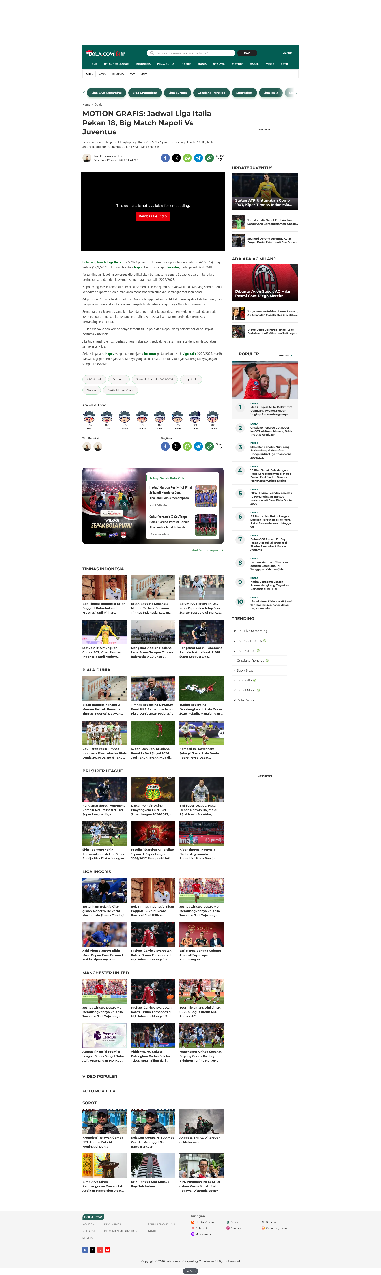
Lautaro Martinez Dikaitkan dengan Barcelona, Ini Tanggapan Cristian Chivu (269, 566)
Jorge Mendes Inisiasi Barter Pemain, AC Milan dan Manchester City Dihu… (272, 313)
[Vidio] (100, 1250)
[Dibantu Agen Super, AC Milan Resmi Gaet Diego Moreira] (265, 282)
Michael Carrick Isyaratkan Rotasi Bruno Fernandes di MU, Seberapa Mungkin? (151, 955)
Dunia (202, 64)
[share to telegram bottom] (198, 446)
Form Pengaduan (161, 1224)
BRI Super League (116, 64)
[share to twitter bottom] (176, 446)
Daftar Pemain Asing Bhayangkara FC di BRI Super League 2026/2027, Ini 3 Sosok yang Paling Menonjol (152, 810)
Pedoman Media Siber (121, 1231)
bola (106, 53)
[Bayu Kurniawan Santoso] (87, 158)
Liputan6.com (204, 1222)
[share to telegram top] (198, 158)
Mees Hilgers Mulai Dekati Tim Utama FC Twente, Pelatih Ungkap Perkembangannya (271, 410)
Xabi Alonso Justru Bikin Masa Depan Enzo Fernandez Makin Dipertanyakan (104, 955)
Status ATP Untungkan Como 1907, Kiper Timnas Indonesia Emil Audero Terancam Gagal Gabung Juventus (101, 652)
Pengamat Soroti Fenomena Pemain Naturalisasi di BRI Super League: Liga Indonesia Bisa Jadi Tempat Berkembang (200, 652)
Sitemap (88, 1237)
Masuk (287, 53)
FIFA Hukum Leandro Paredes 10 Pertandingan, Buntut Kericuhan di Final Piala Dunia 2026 (271, 498)
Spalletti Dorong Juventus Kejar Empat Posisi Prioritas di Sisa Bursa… (272, 240)
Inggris (186, 64)
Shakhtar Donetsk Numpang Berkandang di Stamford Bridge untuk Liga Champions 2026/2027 (270, 452)
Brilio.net (201, 1228)
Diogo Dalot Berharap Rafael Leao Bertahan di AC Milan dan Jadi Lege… (272, 331)
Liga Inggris (96, 872)
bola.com (171, 1261)
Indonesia (143, 64)
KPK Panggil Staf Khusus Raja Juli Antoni (150, 1184)
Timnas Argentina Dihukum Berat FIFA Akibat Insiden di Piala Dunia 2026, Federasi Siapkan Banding (152, 709)
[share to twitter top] (176, 158)
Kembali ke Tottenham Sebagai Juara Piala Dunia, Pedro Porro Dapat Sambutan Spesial (199, 753)
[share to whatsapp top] (187, 158)
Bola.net (271, 1222)
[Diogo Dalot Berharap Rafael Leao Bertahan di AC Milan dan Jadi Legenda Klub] (238, 331)
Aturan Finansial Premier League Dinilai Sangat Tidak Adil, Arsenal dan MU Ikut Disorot (103, 1056)
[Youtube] (107, 1250)
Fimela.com (239, 1228)
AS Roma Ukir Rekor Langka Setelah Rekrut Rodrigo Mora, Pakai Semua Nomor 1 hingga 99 (270, 521)
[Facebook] (85, 1250)
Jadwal (102, 74)
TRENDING (243, 618)
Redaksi (88, 1231)
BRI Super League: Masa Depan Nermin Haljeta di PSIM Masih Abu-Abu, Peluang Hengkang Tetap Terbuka (198, 810)
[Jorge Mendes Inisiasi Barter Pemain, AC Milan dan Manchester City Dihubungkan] (238, 313)
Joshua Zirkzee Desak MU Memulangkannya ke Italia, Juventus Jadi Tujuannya (199, 911)
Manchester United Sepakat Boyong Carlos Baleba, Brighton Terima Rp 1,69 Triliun (200, 1056)
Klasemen (118, 74)
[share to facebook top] (165, 158)
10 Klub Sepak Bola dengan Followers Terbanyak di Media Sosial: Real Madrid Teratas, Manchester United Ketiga (270, 475)
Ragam (255, 64)
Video (270, 64)
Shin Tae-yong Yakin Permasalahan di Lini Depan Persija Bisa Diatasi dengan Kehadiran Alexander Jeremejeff (103, 854)
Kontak (88, 1224)
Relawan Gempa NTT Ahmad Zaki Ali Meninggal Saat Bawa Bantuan (152, 1142)
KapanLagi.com (276, 1228)
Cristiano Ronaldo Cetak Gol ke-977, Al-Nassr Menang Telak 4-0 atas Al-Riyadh (271, 431)
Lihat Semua (283, 355)
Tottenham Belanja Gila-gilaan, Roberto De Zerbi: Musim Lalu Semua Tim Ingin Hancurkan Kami (104, 911)
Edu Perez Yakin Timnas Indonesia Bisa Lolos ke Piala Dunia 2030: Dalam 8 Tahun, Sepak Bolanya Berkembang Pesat (104, 753)
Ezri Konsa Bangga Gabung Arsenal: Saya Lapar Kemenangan (200, 955)
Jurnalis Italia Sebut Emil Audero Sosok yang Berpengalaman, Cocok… (272, 222)
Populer (249, 354)
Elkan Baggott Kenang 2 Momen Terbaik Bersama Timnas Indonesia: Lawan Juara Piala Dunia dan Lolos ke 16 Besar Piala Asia (152, 608)
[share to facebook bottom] (165, 446)
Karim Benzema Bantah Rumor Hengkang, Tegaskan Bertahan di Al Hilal (269, 585)
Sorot (89, 1103)
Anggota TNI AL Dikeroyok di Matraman (199, 1140)
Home (93, 64)
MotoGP (237, 64)
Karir (151, 1231)
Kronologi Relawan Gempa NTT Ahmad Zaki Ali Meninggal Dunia (102, 1142)
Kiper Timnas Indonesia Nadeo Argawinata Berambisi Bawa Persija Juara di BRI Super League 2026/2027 (199, 854)
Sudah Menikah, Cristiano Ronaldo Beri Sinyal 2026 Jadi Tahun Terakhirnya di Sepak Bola (150, 753)
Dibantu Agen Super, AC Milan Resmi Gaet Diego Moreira (263, 293)
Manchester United (105, 973)
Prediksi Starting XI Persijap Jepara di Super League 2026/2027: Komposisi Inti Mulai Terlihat (152, 854)
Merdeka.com (204, 1234)
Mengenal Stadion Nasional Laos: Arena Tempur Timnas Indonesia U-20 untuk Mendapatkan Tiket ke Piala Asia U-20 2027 (152, 652)
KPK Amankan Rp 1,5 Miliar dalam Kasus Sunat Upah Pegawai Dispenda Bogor (199, 1186)
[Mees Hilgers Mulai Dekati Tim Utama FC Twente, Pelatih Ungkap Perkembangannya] (265, 380)
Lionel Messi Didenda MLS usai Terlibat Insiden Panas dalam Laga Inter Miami (271, 605)
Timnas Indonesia (103, 569)
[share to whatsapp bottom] (187, 446)
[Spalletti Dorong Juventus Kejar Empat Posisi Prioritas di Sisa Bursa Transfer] (238, 240)
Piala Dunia (165, 64)
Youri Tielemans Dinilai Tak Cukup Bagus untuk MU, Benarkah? (200, 1012)
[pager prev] (84, 93)
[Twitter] (92, 1250)
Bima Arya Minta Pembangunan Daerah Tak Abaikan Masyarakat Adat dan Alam (102, 1186)
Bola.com (237, 1222)
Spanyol (219, 64)
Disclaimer (112, 1224)
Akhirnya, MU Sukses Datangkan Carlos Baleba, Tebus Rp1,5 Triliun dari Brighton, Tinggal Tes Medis (152, 1056)
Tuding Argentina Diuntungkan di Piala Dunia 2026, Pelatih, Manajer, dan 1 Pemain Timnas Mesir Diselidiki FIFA (200, 709)
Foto (284, 64)
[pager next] (297, 93)
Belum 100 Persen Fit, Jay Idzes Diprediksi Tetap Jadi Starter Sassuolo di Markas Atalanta (199, 608)
